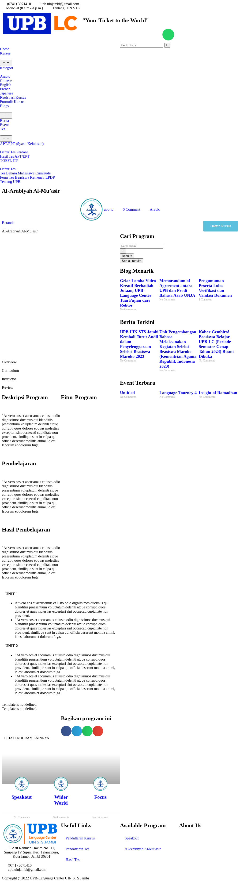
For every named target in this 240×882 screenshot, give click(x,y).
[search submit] (123, 251)
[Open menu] (6, 63)
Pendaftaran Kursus (80, 838)
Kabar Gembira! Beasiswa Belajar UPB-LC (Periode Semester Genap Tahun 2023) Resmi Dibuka (216, 344)
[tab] (61, 360)
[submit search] (167, 45)
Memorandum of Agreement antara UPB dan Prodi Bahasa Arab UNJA (177, 288)
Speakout (21, 797)
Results (127, 256)
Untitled (127, 392)
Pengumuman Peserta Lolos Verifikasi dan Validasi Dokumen (215, 288)
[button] (220, 226)
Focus (100, 797)
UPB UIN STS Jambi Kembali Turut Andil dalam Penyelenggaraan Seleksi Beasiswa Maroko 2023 (139, 344)
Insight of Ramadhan (218, 392)
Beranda (8, 223)
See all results (131, 261)
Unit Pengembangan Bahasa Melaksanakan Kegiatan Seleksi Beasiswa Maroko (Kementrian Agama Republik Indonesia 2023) (177, 349)
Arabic (155, 209)
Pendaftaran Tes (77, 849)
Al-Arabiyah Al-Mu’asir (143, 849)
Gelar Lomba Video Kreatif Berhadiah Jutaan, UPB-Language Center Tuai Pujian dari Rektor (138, 292)
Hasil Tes (72, 860)
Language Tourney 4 (178, 392)
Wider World (61, 800)
